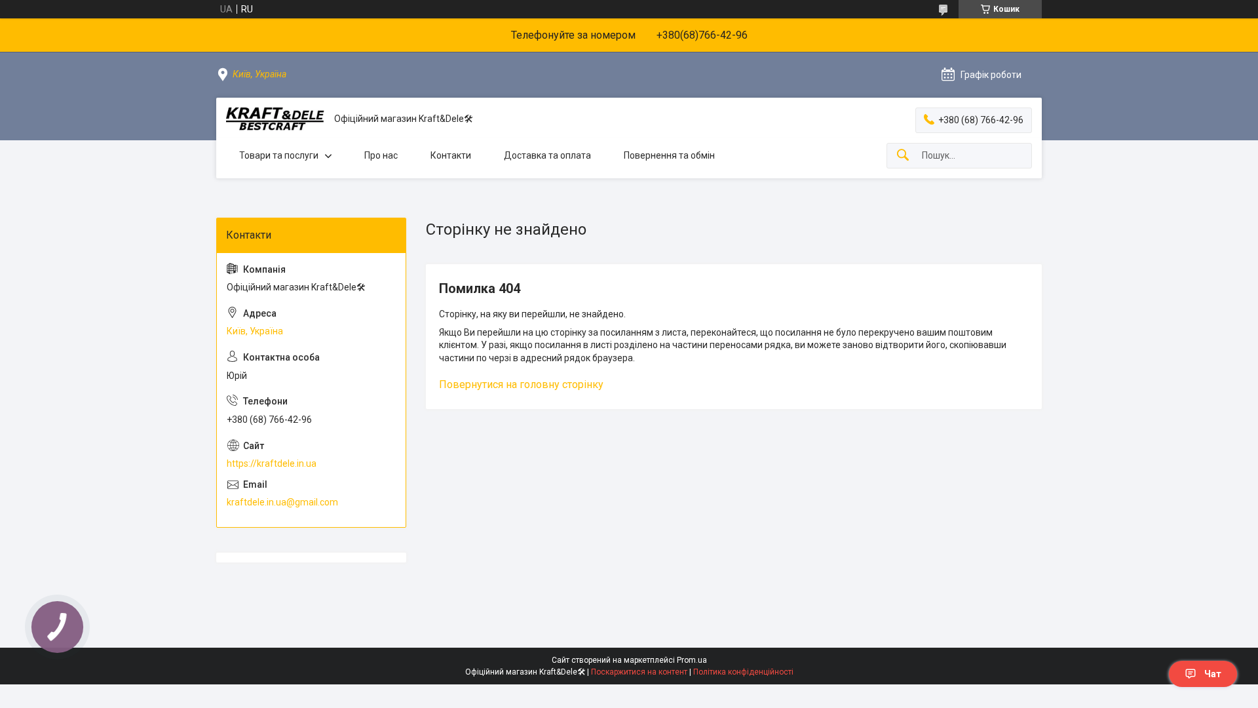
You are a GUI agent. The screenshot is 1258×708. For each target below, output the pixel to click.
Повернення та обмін (669, 155)
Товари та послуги (278, 155)
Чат (1212, 674)
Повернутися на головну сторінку (521, 384)
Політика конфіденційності (743, 672)
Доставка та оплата (547, 155)
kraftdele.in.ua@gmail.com (282, 502)
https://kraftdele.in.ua (271, 463)
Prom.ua (692, 660)
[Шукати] (903, 156)
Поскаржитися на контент (639, 672)
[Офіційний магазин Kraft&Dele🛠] (275, 119)
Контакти (450, 155)
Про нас (381, 155)
